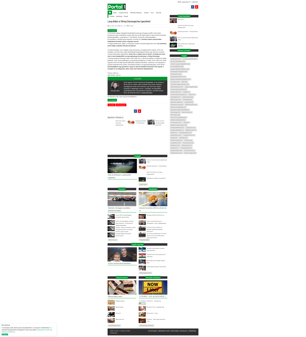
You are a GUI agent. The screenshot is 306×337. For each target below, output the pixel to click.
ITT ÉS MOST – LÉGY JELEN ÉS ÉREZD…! (152, 296)
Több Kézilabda (144, 240)
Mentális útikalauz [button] (136, 13)
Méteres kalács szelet (115, 296)
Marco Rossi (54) (187, 112)
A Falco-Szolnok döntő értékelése (119, 263)
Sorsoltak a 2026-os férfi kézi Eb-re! (155, 215)
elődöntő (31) (174, 148)
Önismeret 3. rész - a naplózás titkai (155, 307)
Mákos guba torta (120, 319)
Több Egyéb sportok (145, 273)
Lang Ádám (111, 105)
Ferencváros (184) (176, 74)
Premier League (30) (190, 153)
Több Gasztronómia (114, 325)
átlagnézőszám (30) (176, 150)
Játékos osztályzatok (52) (178, 120)
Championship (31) (186, 148)
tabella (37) (174, 133)
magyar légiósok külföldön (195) (180, 69)
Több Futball (143, 184)
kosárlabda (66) (187, 99)
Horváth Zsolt (113, 26)
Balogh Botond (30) (176, 153)
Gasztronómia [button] (123, 13)
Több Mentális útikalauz (146, 325)
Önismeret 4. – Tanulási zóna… (154, 301)
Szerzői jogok (152, 331)
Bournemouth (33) (188, 143)
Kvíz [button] (152, 13)
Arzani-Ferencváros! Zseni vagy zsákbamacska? (121, 123)
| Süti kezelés (174, 331)
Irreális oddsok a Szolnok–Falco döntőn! (156, 266)
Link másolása (112, 30)
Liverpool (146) (175, 82)
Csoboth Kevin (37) (189, 135)
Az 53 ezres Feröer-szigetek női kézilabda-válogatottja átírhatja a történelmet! (155, 229)
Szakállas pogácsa (120, 301)
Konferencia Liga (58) (177, 105)
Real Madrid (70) (175, 97)
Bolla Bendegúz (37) (185, 133)
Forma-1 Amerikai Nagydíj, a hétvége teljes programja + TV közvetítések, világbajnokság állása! (125, 223)
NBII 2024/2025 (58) (191, 105)
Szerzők (158, 13)
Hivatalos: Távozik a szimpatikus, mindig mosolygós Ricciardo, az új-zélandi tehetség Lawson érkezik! (125, 229)
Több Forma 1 (113, 240)
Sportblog (119, 16)
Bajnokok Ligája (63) (177, 102)
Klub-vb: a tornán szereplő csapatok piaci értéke (159, 123)
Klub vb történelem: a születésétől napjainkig (186, 44)
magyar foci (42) (190, 127)
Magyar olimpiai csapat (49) (178, 125)
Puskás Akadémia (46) (177, 127)
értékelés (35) (183, 138)
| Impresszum (183, 331)
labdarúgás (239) (175, 59)
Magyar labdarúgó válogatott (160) (180, 79)
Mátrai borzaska (119, 307)
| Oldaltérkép (192, 331)
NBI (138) (184, 82)
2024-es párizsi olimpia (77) (179, 94)
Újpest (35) (174, 138)
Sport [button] (115, 13)
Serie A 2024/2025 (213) (178, 61)
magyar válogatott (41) (177, 130)
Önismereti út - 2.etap (152, 313)
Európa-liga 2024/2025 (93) (178, 89)
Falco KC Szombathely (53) (178, 117)
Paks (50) (186, 122)
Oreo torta (118, 313)
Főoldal (112, 16)
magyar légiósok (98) (191, 87)
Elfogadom (5, 334)
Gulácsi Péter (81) (176, 92)
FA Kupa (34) (188, 140)
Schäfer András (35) (176, 140)
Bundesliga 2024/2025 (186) (179, 71)
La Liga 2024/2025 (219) (190, 59)
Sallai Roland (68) (188, 97)
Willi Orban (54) (175, 115)
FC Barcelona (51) (176, 122)
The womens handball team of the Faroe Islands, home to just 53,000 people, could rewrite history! (156, 235)
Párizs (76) (192, 94)
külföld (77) (186, 92)
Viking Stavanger (121, 105)
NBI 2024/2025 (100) (177, 87)
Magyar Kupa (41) (191, 130)
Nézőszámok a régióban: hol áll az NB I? (156, 178)
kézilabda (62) (189, 102)
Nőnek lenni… (181, 19)
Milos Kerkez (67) (176, 99)
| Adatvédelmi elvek (163, 331)
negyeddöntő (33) (176, 143)
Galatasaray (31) (187, 145)
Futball (126, 16)
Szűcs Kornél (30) (189, 150)
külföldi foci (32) (175, 145)
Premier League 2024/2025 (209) (180, 64)
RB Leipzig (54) (175, 112)
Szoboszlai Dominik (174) (178, 77)
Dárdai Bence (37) (176, 135)
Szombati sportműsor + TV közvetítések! (188, 31)
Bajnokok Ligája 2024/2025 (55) (180, 110)
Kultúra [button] (146, 13)
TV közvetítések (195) (177, 66)
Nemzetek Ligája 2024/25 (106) (180, 84)
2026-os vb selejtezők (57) (178, 107)
